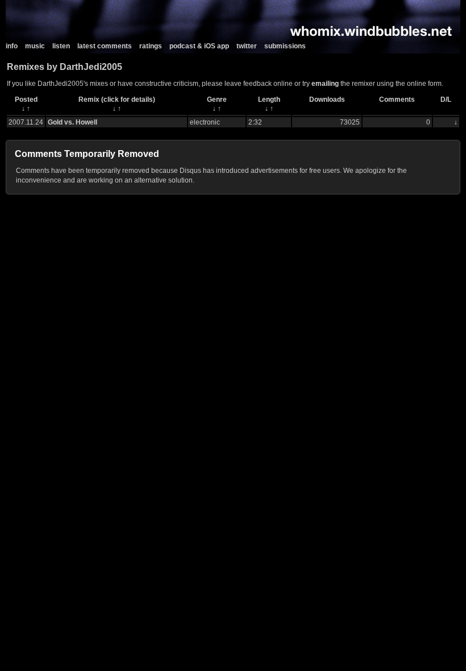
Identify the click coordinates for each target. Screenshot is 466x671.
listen (61, 46)
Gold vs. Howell (72, 122)
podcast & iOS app (199, 46)
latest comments (104, 46)
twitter (246, 46)
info (12, 46)
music (35, 46)
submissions (285, 46)
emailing (325, 84)
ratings (150, 46)
